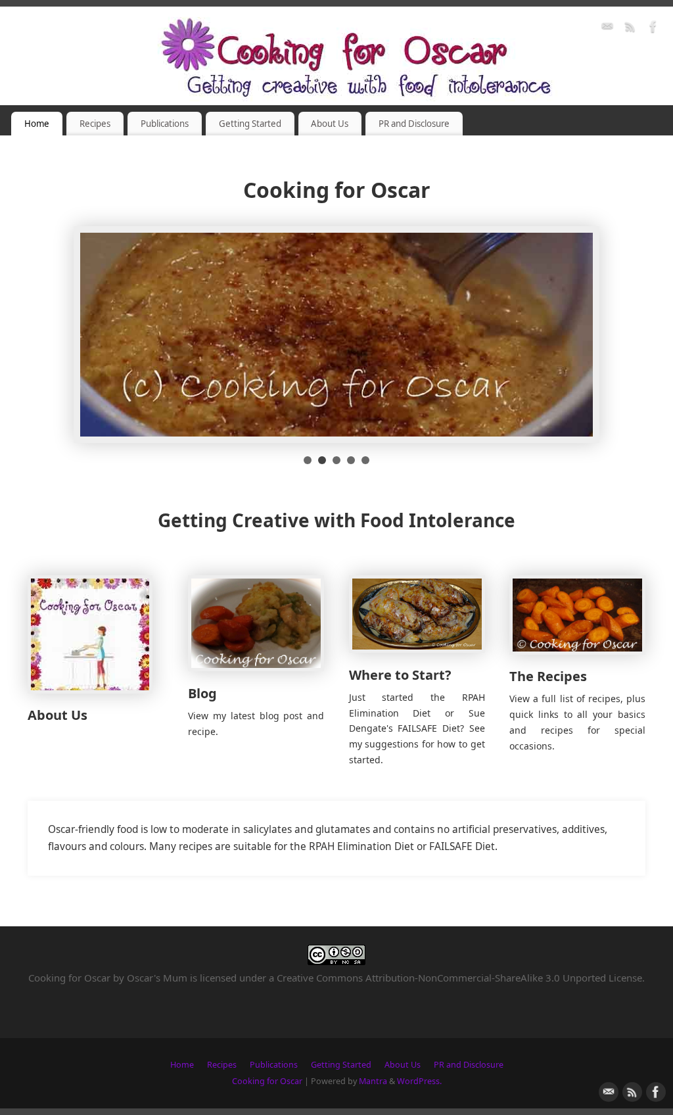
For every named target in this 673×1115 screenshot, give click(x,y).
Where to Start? (400, 675)
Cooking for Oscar (267, 1081)
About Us (329, 124)
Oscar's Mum (157, 977)
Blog (202, 693)
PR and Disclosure (414, 124)
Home (36, 124)
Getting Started (250, 124)
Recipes (95, 124)
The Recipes (548, 676)
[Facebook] (653, 28)
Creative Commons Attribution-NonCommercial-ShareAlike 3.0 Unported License (459, 977)
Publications (165, 124)
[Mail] (607, 28)
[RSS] (630, 28)
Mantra (373, 1081)
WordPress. (419, 1081)
